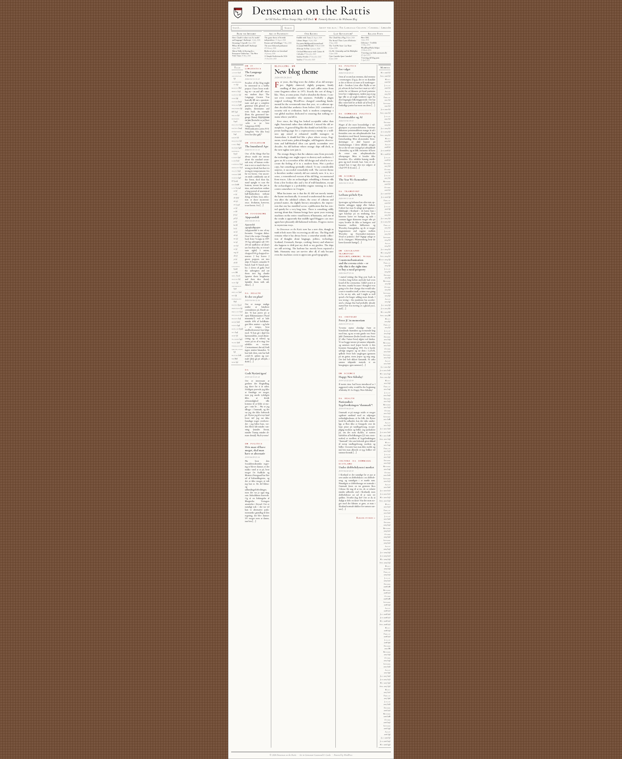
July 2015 (384, 218)
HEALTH (256, 293)
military (235, 279)
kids (233, 184)
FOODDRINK (258, 213)
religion (235, 318)
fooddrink (235, 151)
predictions (236, 308)
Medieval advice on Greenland (275, 51)
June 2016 (384, 197)
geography (235, 167)
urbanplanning (237, 349)
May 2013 (384, 312)
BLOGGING (282, 66)
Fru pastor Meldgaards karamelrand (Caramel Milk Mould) (310, 44)
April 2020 (384, 113)
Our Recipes (311, 33)
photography (236, 299)
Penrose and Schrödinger (273, 43)
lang (233, 188)
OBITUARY (351, 317)
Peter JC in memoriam (352, 320)
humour (235, 178)
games (234, 161)
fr (234, 215)
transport (235, 339)
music (234, 282)
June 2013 (384, 308)
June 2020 (384, 109)
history (234, 174)
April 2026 (384, 76)
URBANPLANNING (350, 256)
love (233, 272)
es (234, 211)
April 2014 (384, 256)
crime (234, 98)
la (234, 228)
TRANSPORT (352, 191)
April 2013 (384, 315)
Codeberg (374, 27)
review (234, 322)
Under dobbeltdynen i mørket (356, 467)
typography (236, 346)
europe (234, 137)
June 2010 (383, 494)
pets (233, 295)
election (235, 128)
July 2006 (384, 738)
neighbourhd (236, 286)
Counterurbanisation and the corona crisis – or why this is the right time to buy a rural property (353, 264)
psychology (236, 315)
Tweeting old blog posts (370, 58)
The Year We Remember (353, 179)
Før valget (345, 69)
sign (233, 332)
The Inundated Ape (256, 146)
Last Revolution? (343, 33)
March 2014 (383, 259)
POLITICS (256, 443)
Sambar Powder (303, 57)
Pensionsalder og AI (351, 117)
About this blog (328, 27)
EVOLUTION (257, 143)
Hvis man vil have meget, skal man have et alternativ (255, 450)
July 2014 (384, 249)
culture (234, 101)
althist (234, 72)
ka (234, 225)
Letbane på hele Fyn (350, 195)
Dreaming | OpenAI (239, 43)
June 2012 (383, 370)
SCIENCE (349, 176)
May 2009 (383, 559)
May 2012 (383, 374)
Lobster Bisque (302, 40)
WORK (367, 256)
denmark (235, 105)
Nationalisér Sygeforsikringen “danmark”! (356, 403)
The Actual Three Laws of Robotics (342, 40)
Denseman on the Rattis (311, 10)
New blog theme (296, 71)
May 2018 (384, 154)
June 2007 (383, 679)
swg (235, 252)
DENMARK (351, 113)
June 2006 (383, 741)
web (233, 359)
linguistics (236, 266)
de (234, 201)
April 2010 (383, 501)
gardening (235, 164)
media (234, 276)
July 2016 (384, 193)
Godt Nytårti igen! (255, 373)
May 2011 (383, 436)
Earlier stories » (365, 517)
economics (235, 119)
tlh (235, 256)
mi (234, 232)
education (235, 125)
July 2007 (383, 676)
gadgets (234, 157)
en (234, 204)
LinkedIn (386, 27)
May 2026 (384, 72)
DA (247, 293)
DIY (233, 112)
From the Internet (246, 33)
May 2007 (383, 683)
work (233, 362)
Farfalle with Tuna (304, 37)
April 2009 (383, 563)
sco (235, 245)
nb (234, 235)
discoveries (236, 108)
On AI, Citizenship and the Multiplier (343, 51)
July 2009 (383, 552)
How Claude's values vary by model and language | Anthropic (245, 38)
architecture (236, 76)
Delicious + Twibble (369, 43)
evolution (235, 141)
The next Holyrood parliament (276, 46)
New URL (365, 37)
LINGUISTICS (253, 68)
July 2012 (384, 367)
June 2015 (384, 222)
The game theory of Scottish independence (275, 38)
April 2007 (383, 686)
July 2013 (384, 305)
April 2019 (384, 135)
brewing (234, 91)
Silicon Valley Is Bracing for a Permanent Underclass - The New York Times (245, 53)
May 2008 (383, 621)
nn (235, 239)
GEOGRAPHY (352, 250)
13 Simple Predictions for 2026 (275, 56)
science (234, 325)
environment (236, 131)
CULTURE (344, 461)
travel (234, 342)
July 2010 (383, 490)
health (234, 171)
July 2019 (384, 128)
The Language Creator (352, 27)
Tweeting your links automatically (374, 53)
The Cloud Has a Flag (337, 37)
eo (234, 208)
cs (234, 194)
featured (235, 148)
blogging (235, 88)
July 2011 (383, 429)
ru (234, 242)
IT (251, 66)
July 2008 (383, 614)
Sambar (299, 59)
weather (235, 355)
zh (234, 262)
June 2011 (383, 432)
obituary (235, 292)
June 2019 (384, 132)
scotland (235, 329)
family (234, 144)
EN (293, 66)
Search (288, 27)
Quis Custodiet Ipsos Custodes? (340, 56)
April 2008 (383, 624)
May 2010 (383, 497)
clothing (235, 95)
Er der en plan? (254, 296)
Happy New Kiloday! (351, 377)
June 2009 (383, 556)
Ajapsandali (252, 217)
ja (234, 221)
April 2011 (383, 439)
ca (234, 191)
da (234, 198)
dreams (234, 115)
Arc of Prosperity (278, 33)
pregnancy (235, 312)
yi (234, 259)
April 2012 (384, 377)
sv (234, 249)
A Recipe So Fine (303, 48)
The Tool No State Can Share (340, 46)
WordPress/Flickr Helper (370, 48)
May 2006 (383, 744)
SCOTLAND (345, 464)
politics (234, 305)
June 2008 (383, 617)
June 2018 (384, 150)
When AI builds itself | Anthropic (244, 46)
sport (233, 336)
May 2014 (384, 253)
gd (234, 218)
